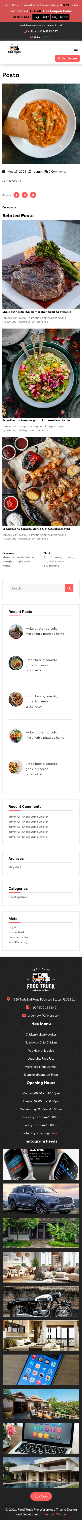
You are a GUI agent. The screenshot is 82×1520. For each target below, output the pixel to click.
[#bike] (41, 1301)
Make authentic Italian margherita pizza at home (36, 312)
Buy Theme (60, 17)
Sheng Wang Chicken (35, 816)
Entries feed (16, 932)
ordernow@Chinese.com (44, 1015)
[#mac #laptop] (41, 1438)
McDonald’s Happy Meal (41, 1067)
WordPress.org (18, 942)
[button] (76, 49)
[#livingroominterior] (41, 1267)
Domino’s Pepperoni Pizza (41, 1075)
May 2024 (15, 867)
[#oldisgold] (41, 1233)
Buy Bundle (41, 17)
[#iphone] (41, 1370)
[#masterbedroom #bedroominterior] (41, 1335)
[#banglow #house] (41, 1404)
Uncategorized (18, 897)
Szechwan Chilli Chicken (41, 1042)
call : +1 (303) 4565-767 (43, 31)
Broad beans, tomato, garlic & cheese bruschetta (36, 420)
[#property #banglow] (41, 1472)
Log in (12, 927)
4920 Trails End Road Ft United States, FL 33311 (43, 999)
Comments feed (19, 937)
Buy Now (41, 1496)
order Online (67, 58)
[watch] (41, 1164)
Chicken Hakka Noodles (41, 1034)
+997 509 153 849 (43, 1007)
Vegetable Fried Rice (41, 1058)
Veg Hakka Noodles (41, 1050)
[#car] (41, 1199)
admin (38, 171)
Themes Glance (54, 1514)
